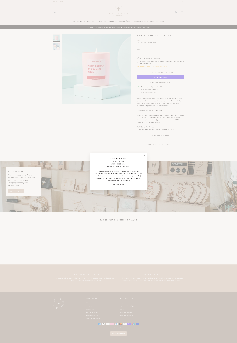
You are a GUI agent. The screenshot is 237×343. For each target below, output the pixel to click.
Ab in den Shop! (118, 184)
